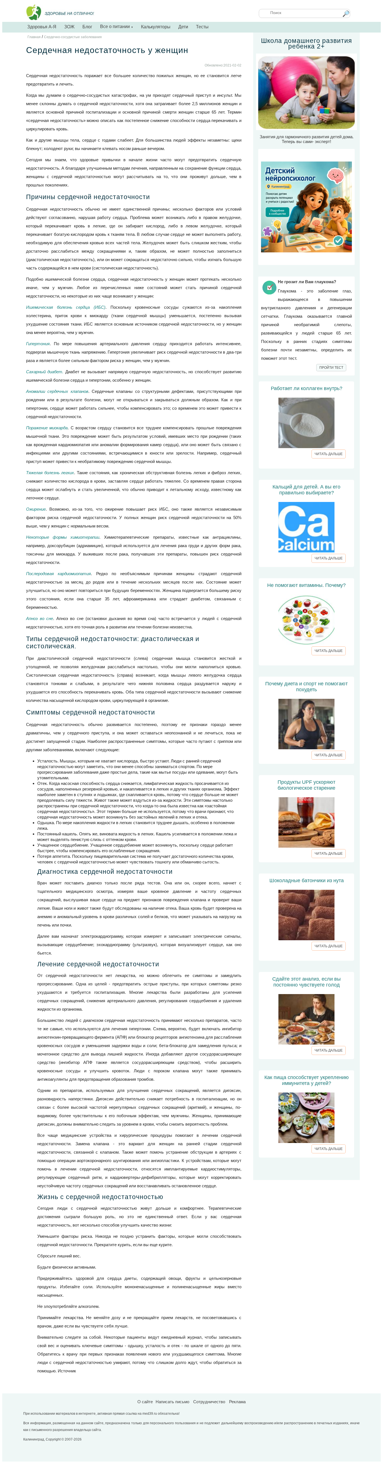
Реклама (237, 1401)
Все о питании (116, 26)
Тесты (202, 26)
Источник (67, 1370)
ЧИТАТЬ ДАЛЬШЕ (329, 454)
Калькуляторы (155, 26)
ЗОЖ (69, 26)
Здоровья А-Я (41, 26)
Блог (87, 26)
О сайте (145, 1401)
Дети (183, 26)
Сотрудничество (209, 1401)
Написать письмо (172, 1401)
